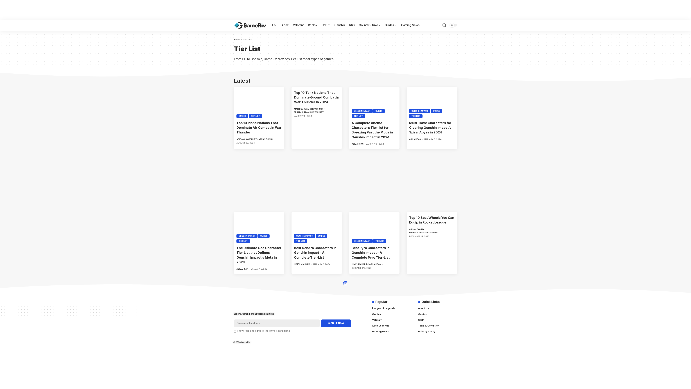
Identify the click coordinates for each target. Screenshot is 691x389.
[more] (423, 25)
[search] (444, 25)
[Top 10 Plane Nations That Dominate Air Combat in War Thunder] (259, 102)
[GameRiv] (250, 25)
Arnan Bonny (265, 139)
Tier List (255, 116)
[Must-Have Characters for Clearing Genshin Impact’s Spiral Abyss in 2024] (432, 102)
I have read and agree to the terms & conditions (263, 330)
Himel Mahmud (302, 264)
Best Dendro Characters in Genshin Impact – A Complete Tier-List (315, 252)
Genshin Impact (362, 111)
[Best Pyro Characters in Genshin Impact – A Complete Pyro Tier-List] (374, 227)
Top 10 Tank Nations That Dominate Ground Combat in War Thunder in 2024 (316, 97)
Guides (242, 116)
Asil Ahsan (357, 144)
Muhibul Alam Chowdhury (309, 112)
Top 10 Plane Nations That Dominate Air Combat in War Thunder (259, 127)
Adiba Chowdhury (246, 139)
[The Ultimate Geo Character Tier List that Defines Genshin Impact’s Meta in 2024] (259, 227)
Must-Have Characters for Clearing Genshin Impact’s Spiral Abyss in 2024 (430, 127)
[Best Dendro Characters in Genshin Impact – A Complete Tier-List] (317, 227)
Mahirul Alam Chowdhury (308, 109)
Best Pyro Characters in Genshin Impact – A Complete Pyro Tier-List (371, 252)
